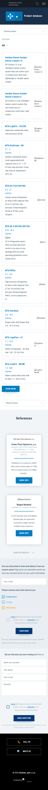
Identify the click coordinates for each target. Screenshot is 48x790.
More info (24, 480)
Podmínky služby (29, 727)
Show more (11, 389)
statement (30, 620)
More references (22, 553)
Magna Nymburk (24, 504)
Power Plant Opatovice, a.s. (24, 444)
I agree (13, 617)
